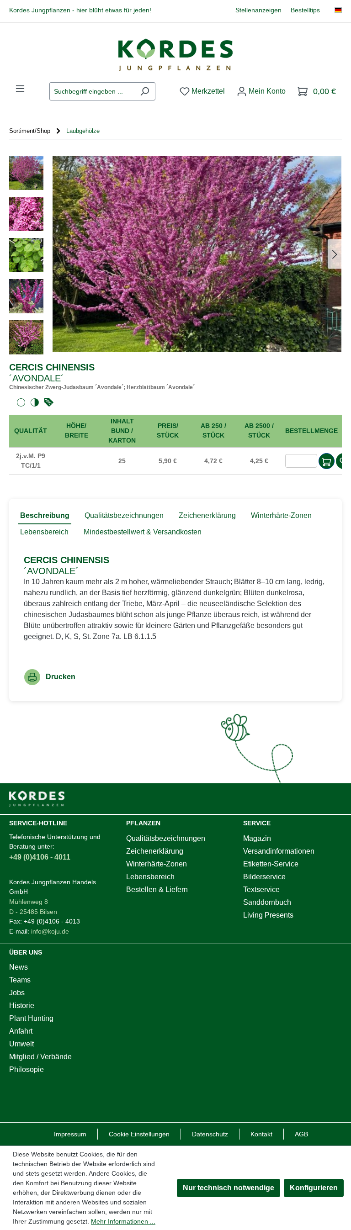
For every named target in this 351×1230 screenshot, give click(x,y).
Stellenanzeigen (258, 10)
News (18, 967)
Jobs (17, 993)
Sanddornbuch (267, 902)
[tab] (44, 516)
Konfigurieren (314, 1188)
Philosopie (26, 1069)
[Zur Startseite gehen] (175, 54)
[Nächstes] (334, 254)
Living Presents (268, 915)
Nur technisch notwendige (228, 1188)
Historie (21, 1005)
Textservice (261, 889)
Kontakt (261, 1134)
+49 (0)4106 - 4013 (52, 921)
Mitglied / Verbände (40, 1057)
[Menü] (20, 88)
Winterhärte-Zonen (156, 864)
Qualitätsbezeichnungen (165, 838)
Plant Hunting (31, 1018)
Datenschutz (210, 1134)
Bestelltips (305, 10)
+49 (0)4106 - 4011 (39, 857)
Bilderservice (264, 877)
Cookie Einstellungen (139, 1134)
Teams (20, 980)
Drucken (60, 677)
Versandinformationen (278, 851)
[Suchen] (144, 91)
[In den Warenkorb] (327, 461)
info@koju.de (50, 931)
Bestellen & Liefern (157, 889)
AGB (301, 1134)
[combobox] (91, 91)
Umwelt (21, 1044)
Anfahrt (20, 1031)
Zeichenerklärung (154, 851)
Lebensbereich (150, 877)
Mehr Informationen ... (123, 1221)
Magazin (257, 838)
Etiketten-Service (270, 864)
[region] (175, 255)
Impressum (70, 1134)
